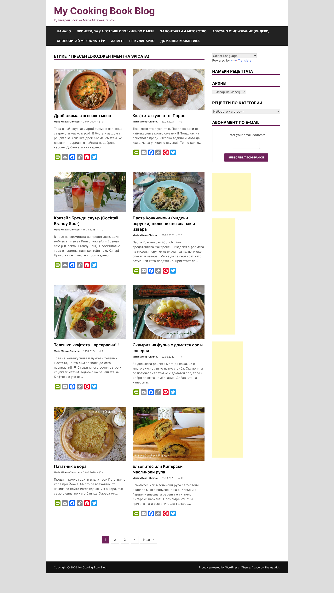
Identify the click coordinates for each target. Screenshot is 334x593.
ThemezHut (272, 567)
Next (148, 540)
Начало (64, 31)
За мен (117, 41)
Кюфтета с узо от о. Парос (159, 115)
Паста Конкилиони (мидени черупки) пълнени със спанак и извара (164, 224)
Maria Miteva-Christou (66, 121)
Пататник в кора (70, 466)
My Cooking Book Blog (104, 10)
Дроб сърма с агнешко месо (82, 115)
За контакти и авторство (183, 31)
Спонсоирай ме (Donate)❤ (81, 41)
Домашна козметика (180, 41)
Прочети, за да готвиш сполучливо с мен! (115, 31)
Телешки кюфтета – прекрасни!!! (86, 344)
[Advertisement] (231, 192)
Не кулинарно (142, 41)
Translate (244, 60)
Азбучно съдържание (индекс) (241, 31)
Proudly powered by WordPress (219, 567)
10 (182, 478)
